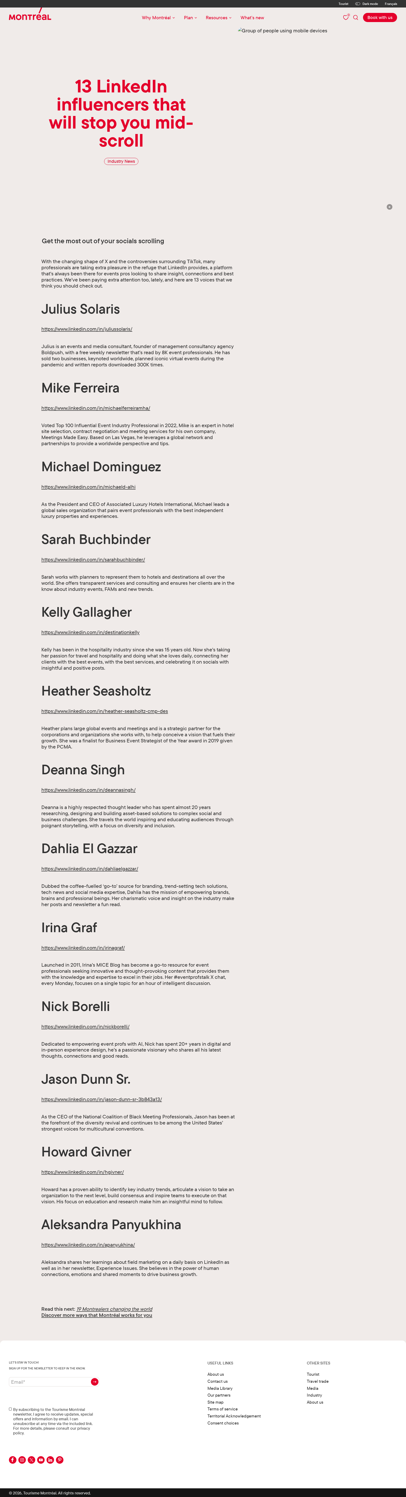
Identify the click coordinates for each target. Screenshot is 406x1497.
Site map (215, 1402)
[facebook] (12, 1460)
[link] (380, 17)
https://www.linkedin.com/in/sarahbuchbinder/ (93, 559)
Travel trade (318, 1381)
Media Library (220, 1388)
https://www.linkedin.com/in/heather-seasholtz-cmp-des (104, 711)
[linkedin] (50, 1460)
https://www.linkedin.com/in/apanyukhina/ (88, 1244)
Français (391, 3)
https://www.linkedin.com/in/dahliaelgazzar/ (89, 868)
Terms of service (222, 1409)
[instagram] (22, 1460)
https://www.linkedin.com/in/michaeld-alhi (88, 486)
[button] (389, 207)
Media (312, 1388)
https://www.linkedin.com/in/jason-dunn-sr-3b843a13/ (101, 1099)
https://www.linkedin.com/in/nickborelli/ (85, 1026)
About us (215, 1374)
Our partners (218, 1395)
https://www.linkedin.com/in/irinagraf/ (83, 947)
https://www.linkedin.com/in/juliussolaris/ (86, 329)
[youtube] (41, 1460)
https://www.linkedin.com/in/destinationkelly (90, 632)
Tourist (343, 4)
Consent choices (223, 1423)
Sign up (94, 1382)
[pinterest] (59, 1460)
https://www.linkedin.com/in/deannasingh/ (88, 789)
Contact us (217, 1381)
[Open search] (356, 17)
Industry (314, 1395)
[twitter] (31, 1460)
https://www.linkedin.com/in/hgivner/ (82, 1172)
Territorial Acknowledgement (234, 1416)
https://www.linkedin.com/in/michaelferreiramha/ (95, 408)
